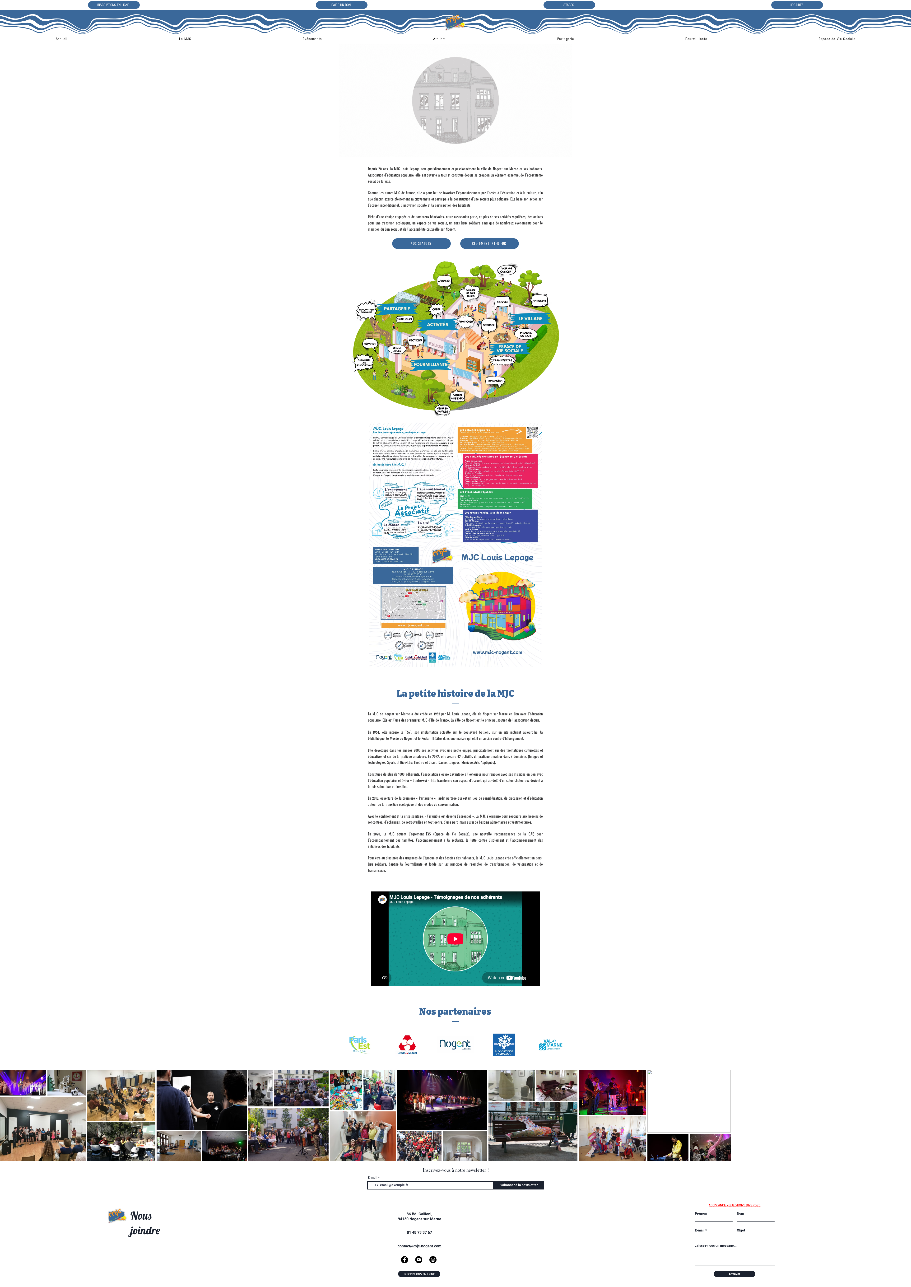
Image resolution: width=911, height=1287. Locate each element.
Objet (741, 1230)
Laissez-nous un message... (716, 1245)
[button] (185, 39)
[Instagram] (433, 1259)
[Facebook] (404, 1259)
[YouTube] (418, 1259)
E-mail (372, 1177)
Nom (740, 1213)
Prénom (701, 1213)
